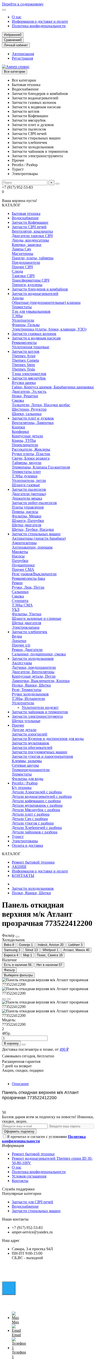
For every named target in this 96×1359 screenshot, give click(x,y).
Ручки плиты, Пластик (31, 454)
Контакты (20, 1181)
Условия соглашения (29, 1176)
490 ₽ (64, 1049)
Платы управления (28, 507)
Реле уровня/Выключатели (34, 574)
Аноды (18, 298)
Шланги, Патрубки (28, 520)
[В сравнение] (9, 999)
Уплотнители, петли (29, 480)
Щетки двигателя (26, 525)
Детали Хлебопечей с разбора (37, 827)
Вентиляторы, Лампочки (33, 423)
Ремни (17, 583)
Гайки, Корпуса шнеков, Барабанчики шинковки (53, 387)
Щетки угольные (26, 721)
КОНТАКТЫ (23, 875)
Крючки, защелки (26, 245)
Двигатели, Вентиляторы (33, 672)
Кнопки (18, 427)
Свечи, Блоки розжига (30, 458)
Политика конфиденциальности (39, 26)
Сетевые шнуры (25, 765)
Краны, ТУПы (24, 440)
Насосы (18, 556)
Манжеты (20, 552)
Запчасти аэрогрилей (29, 734)
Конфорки (20, 431)
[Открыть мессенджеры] (9, 1288)
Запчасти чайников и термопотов (40, 712)
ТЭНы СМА (22, 605)
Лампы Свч (21, 249)
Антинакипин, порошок (32, 547)
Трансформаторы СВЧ (30, 280)
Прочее (18, 725)
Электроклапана (25, 627)
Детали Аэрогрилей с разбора (37, 792)
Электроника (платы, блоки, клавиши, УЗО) (49, 329)
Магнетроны (22, 253)
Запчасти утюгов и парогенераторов (42, 756)
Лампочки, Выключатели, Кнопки (41, 681)
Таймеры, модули (26, 463)
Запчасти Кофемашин (30, 222)
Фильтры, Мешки (26, 516)
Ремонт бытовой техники (33, 862)
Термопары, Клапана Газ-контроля (41, 467)
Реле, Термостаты (26, 690)
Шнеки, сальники (27, 414)
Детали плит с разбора (30, 814)
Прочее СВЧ (22, 267)
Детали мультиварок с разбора (37, 805)
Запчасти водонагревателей (35, 293)
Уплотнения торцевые (30, 347)
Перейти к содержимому (23, 4)
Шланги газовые (26, 485)
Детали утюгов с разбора (33, 823)
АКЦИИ (19, 867)
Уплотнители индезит (40, 707)
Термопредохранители (31, 770)
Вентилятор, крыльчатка (32, 231)
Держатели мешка (27, 498)
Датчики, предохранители (34, 667)
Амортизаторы (24, 543)
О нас (16, 17)
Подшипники (23, 565)
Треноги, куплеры (27, 285)
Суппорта (20, 601)
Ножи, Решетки (25, 396)
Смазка (18, 400)
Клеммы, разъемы (27, 761)
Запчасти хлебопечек (29, 632)
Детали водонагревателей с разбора (42, 796)
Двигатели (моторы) (29, 494)
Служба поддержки (18, 1189)
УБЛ (15, 609)
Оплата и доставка (27, 845)
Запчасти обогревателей (32, 747)
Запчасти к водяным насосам (36, 338)
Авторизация (23, 54)
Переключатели (25, 445)
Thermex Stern (23, 365)
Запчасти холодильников (33, 658)
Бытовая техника (26, 213)
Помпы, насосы (25, 512)
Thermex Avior (23, 356)
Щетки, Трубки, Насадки (33, 529)
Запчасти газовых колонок (34, 334)
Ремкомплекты (24, 342)
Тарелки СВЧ (23, 276)
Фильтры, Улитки (26, 614)
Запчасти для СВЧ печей (32, 1202)
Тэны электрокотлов (29, 374)
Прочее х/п (21, 645)
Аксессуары (22, 663)
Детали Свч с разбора (30, 819)
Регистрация (22, 58)
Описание (20, 1084)
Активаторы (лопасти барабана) (39, 538)
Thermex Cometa (25, 360)
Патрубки (20, 560)
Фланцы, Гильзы (26, 325)
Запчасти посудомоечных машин (39, 752)
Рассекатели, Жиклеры (31, 449)
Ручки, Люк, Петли (28, 587)
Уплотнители (23, 320)
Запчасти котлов (25, 351)
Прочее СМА (23, 569)
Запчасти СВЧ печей (29, 227)
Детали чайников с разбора (34, 832)
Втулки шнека (24, 382)
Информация (13, 1145)
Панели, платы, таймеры (32, 258)
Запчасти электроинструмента (37, 716)
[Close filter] (17, 936)
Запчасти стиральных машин (36, 534)
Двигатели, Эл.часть (29, 391)
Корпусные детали (27, 436)
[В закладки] (4, 999)
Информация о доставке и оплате (40, 21)
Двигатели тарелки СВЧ (32, 236)
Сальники (20, 592)
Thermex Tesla (23, 369)
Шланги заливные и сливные (36, 618)
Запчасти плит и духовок (33, 418)
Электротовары (25, 841)
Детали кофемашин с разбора (36, 801)
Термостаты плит (26, 471)
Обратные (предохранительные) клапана (46, 302)
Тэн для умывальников (31, 311)
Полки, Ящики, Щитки (31, 685)
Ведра (17, 636)
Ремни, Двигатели (27, 649)
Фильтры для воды (27, 779)
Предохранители (26, 262)
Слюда (17, 271)
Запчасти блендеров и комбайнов (40, 289)
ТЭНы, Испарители (28, 698)
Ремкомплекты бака (28, 578)
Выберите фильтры (18, 975)
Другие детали (24, 730)
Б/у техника (22, 787)
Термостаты (22, 307)
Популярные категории (21, 1193)
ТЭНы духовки (24, 476)
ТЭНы (17, 316)
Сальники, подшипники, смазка (39, 654)
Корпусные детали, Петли (34, 676)
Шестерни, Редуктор (29, 409)
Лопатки (19, 641)
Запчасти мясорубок (29, 378)
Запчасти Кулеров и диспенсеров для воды (48, 738)
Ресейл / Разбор (25, 783)
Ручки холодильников (30, 694)
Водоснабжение (25, 218)
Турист (18, 836)
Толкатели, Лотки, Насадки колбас (41, 405)
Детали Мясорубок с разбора (36, 810)
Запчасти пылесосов (29, 489)
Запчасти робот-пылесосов (34, 503)
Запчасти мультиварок (30, 743)
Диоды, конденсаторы (30, 240)
